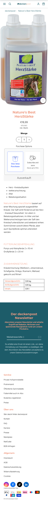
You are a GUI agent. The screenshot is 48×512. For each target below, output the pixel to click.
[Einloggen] (38, 3)
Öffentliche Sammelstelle (14, 389)
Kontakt (7, 419)
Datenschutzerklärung (12, 467)
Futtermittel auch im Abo (13, 393)
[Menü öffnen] (4, 3)
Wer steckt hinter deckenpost (15, 414)
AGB (5, 462)
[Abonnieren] (39, 337)
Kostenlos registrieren (12, 398)
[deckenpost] (24, 4)
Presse (6, 432)
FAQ (5, 423)
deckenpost (10, 11)
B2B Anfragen (9, 446)
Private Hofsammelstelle (13, 380)
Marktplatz (8, 437)
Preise (6, 402)
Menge (24, 133)
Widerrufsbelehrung (12, 471)
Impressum (8, 458)
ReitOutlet (7, 442)
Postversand (9, 384)
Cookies (7, 476)
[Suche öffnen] (9, 3)
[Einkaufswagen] (43, 3)
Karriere (7, 428)
